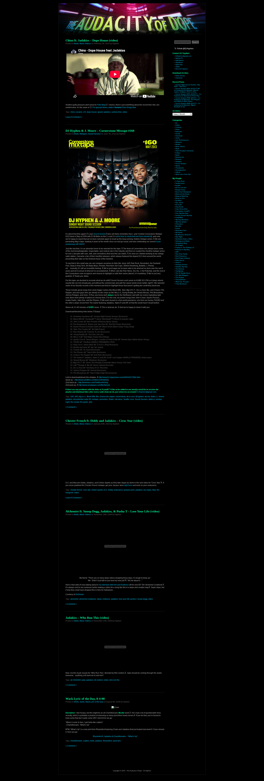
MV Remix (178, 232)
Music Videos (85, 43)
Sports (177, 166)
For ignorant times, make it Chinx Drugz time (114, 107)
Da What (178, 200)
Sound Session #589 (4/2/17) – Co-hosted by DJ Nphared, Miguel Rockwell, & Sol (187, 105)
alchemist (74, 599)
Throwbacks (179, 168)
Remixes (178, 159)
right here (128, 485)
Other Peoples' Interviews (184, 151)
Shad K (178, 262)
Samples (178, 161)
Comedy (178, 127)
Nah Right (178, 237)
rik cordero (98, 680)
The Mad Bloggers (181, 275)
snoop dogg (142, 599)
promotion (103, 399)
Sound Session (94, 134)
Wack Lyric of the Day (94, 702)
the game (84, 402)
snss (132, 399)
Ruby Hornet (179, 260)
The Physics (179, 277)
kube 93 (87, 399)
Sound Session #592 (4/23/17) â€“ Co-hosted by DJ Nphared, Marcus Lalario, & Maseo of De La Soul (187, 90)
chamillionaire (76, 741)
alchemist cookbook (87, 599)
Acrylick (177, 185)
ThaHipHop (179, 271)
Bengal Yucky (180, 190)
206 (76, 396)
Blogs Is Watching (181, 196)
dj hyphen (140, 396)
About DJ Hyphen (181, 69)
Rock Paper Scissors (182, 258)
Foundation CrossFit (182, 211)
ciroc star (86, 490)
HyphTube (179, 64)
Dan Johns (179, 202)
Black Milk (91, 396)
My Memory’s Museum (183, 234)
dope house (92, 112)
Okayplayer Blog (181, 243)
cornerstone (121, 396)
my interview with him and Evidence (114, 585)
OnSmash (79, 594)
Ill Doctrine (179, 224)
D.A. (105, 490)
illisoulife (178, 226)
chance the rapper (107, 396)
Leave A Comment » (74, 117)
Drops (177, 129)
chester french (76, 490)
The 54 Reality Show (182, 273)
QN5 (177, 252)
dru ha (147, 396)
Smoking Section (181, 264)
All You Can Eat (180, 187)
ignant (100, 112)
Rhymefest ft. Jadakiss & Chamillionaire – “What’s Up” (115, 736)
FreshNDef (179, 217)
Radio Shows (180, 76)
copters (86, 741)
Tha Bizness (179, 269)
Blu (97, 396)
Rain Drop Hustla (181, 254)
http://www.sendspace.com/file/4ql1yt (94, 385)
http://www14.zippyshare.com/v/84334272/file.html (119, 377)
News (177, 148)
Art (176, 123)
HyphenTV (179, 58)
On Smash (179, 245)
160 (72, 396)
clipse (99, 599)
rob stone (119, 399)
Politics (177, 153)
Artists (76, 43)
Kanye (177, 228)
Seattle (126, 399)
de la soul (131, 396)
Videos (177, 172)
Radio (111, 399)
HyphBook (179, 62)
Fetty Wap (101, 105)
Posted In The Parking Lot (184, 247)
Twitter (177, 67)
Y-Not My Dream (181, 284)
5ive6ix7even (180, 183)
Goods (177, 133)
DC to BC (178, 205)
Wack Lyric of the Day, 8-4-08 (85, 698)
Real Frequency (181, 256)
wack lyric (117, 741)
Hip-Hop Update (181, 222)
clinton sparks (97, 490)
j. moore (160, 396)
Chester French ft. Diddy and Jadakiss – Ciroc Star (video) (104, 420)
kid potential (78, 399)
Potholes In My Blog (182, 249)
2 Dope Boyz (180, 181)
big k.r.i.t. (82, 396)
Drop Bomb (179, 207)
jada (83, 680)
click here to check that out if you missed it (133, 236)
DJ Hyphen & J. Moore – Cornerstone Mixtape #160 (100, 130)
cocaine (79, 112)
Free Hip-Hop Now (181, 213)
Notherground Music (182, 241)
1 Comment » (71, 407)
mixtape (95, 399)
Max (154, 490)
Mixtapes (83, 134)
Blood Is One (180, 198)
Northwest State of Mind (183, 239)
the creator (75, 402)
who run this (114, 680)
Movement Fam (180, 230)
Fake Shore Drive (181, 209)
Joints (82, 702)
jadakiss (107, 112)
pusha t (133, 599)
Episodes (178, 131)
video (125, 112)
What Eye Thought (182, 282)
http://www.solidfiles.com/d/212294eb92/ (91, 380)
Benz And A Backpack (183, 192)
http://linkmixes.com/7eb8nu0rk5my (93, 382)
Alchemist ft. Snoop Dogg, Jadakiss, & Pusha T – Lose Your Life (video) (113, 511)
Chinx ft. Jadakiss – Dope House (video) (92, 40)
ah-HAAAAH (75, 680)
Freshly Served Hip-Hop (183, 215)
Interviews (178, 78)
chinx (72, 112)
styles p (151, 399)
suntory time (117, 112)
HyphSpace (179, 60)
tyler (90, 402)
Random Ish (179, 157)
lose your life (124, 599)
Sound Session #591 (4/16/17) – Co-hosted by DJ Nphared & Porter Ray (188, 95)
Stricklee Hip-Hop (181, 267)
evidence (106, 599)
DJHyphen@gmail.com (146, 392)
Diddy (110, 490)
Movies (177, 144)
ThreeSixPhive (180, 279)
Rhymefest (107, 741)
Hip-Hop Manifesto (181, 220)
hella (92, 741)
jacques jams (129, 490)
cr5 (84, 112)
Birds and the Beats (182, 194)
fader (153, 396)
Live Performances (182, 140)
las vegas (147, 490)
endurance (118, 490)
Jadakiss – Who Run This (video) (87, 617)
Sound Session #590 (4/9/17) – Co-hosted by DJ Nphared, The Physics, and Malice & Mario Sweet (187, 99)
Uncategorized (180, 170)
